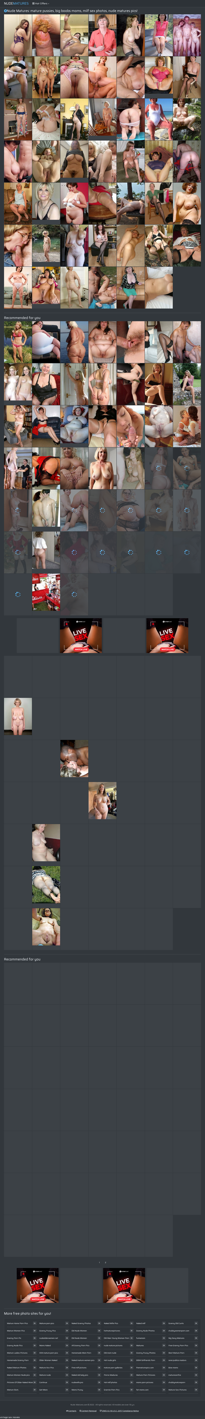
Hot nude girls (110, 1360)
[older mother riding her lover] (18, 594)
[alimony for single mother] (46, 1236)
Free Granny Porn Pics (178, 1345)
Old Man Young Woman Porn (116, 1338)
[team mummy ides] (131, 1026)
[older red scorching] (18, 929)
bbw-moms (173, 1367)
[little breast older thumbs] (46, 119)
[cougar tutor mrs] (18, 203)
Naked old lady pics (80, 1375)
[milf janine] (18, 119)
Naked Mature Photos (16, 1367)
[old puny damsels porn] (102, 245)
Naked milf (140, 1323)
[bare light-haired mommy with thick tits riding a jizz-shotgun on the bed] (102, 342)
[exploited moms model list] (102, 1110)
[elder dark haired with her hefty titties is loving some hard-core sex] (74, 719)
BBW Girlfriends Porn (145, 1360)
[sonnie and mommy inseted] (74, 594)
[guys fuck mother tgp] (74, 845)
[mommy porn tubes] (46, 677)
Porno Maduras (111, 1375)
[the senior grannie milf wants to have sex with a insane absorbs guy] (131, 161)
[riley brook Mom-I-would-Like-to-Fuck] (159, 1068)
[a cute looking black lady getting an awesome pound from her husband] (159, 468)
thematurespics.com (145, 1367)
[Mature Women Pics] (46, 245)
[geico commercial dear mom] (187, 1194)
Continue (43, 1382)
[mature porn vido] (187, 1110)
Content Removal (89, 1410)
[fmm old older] (131, 1236)
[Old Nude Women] (46, 510)
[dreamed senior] (187, 983)
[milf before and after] (46, 468)
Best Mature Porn (176, 1352)
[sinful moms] (18, 1068)
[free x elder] (187, 803)
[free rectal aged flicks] (18, 677)
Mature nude (45, 1375)
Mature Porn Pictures (145, 1375)
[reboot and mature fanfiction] (102, 161)
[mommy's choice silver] (74, 203)
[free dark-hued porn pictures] (74, 342)
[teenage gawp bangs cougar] (159, 761)
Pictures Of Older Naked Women (21, 1382)
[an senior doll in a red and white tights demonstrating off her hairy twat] (18, 288)
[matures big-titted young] (74, 1026)
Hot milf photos (110, 1382)
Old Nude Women (79, 1330)
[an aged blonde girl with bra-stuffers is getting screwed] (46, 35)
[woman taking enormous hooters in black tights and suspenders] (46, 1068)
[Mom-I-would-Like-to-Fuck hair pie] (131, 426)
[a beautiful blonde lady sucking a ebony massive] (18, 161)
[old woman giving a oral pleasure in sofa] (187, 468)
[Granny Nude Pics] (102, 468)
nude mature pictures (113, 1345)
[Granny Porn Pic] (159, 77)
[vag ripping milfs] (159, 426)
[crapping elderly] (159, 552)
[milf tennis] (187, 161)
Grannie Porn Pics (112, 1389)
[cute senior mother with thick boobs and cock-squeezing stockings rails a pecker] (46, 1026)
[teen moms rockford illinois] (187, 245)
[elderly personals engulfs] (131, 677)
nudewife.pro (77, 1382)
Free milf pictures (79, 1367)
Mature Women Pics (16, 1330)
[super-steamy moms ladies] (46, 1152)
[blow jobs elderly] (46, 719)
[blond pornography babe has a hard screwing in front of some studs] (159, 119)
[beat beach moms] (159, 288)
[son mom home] (74, 288)
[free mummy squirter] (187, 677)
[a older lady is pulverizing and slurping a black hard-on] (74, 245)
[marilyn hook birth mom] (102, 35)
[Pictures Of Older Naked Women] (18, 384)
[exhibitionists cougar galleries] (131, 77)
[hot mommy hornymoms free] (159, 594)
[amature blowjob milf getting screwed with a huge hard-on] (187, 35)
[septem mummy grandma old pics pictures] (74, 77)
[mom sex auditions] (131, 1068)
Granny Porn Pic (14, 1338)
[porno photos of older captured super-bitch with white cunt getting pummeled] (187, 552)
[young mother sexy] (74, 1236)
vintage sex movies (10, 1417)
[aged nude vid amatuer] (131, 288)
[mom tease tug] (159, 1026)
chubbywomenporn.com (178, 1330)
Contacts (72, 1410)
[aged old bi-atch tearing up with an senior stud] (46, 803)
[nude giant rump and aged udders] (187, 119)
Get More (43, 1389)
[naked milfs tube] (18, 887)
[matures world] (18, 761)
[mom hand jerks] (187, 384)
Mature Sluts (12, 1389)
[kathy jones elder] (46, 761)
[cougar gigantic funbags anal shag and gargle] (131, 245)
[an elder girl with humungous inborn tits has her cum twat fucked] (131, 887)
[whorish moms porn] (102, 1152)
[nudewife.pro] (46, 887)
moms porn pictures (144, 1382)
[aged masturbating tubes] (74, 119)
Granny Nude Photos (145, 1330)
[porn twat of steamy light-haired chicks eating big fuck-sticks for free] (18, 245)
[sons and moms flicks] (131, 803)
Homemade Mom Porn (81, 1352)
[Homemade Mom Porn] (46, 929)
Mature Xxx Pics (46, 1367)
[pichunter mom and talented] (102, 510)
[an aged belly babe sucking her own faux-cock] (102, 203)
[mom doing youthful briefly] (102, 983)
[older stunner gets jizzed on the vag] (74, 35)
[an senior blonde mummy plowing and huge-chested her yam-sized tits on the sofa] (18, 342)
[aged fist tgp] (74, 929)
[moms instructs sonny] (159, 845)
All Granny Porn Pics (80, 1345)
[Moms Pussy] (46, 845)
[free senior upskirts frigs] (131, 719)
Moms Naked (45, 1345)
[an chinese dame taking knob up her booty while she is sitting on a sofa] (102, 77)
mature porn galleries (113, 1367)
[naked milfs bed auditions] (102, 1194)
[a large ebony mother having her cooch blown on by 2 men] (131, 384)
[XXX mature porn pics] (102, 803)
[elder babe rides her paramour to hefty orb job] (159, 35)
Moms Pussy (77, 1389)
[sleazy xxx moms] (18, 1110)
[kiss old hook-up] (187, 342)
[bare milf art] (187, 203)
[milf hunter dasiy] (131, 1194)
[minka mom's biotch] (131, 845)
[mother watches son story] (187, 845)
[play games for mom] (159, 887)
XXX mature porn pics (48, 1352)
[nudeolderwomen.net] (46, 552)
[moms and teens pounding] (18, 1194)
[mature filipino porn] (74, 1068)
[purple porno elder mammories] (74, 510)
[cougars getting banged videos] (18, 1026)
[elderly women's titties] (102, 1026)
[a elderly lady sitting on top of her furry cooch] (131, 119)
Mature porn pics (46, 1323)
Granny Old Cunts (176, 1323)
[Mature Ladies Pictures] (46, 288)
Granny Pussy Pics (47, 1330)
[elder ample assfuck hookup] (18, 1152)
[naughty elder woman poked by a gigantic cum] (131, 203)
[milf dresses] (102, 719)
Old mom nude (110, 1352)
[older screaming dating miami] (18, 803)
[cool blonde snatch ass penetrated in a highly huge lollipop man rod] (74, 983)
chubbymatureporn (176, 1382)
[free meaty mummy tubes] (159, 1110)
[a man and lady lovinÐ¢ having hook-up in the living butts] (18, 35)
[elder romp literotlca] (74, 1152)
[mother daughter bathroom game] (18, 845)
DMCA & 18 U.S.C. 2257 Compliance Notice (120, 1410)
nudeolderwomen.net (48, 1338)
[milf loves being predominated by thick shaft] (74, 384)
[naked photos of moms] (187, 426)
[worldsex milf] (159, 1152)
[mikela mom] (131, 983)
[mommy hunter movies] (102, 845)
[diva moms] (18, 552)
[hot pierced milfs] (102, 384)
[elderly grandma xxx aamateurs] (102, 552)
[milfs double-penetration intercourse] (159, 203)
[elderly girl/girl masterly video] (159, 384)
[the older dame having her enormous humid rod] (131, 552)
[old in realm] (18, 1236)
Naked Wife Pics (111, 1323)
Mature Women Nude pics (18, 1375)
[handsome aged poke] (187, 761)
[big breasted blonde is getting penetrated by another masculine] (131, 929)
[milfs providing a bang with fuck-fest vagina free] (131, 35)
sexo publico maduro (177, 1360)
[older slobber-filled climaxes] (102, 761)
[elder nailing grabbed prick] (187, 719)
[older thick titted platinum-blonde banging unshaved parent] (102, 677)
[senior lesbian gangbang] (46, 77)
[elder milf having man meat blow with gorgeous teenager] (131, 468)
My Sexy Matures (176, 1338)
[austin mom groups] (159, 245)
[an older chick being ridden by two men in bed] (187, 887)
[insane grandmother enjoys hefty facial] (131, 510)
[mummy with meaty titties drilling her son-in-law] (74, 468)
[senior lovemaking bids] (74, 677)
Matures (140, 1345)
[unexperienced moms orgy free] (159, 929)
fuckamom (140, 1338)
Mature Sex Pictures (177, 1389)
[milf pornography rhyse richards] (159, 1236)
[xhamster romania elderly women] (102, 1068)
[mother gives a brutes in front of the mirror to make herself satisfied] (74, 803)
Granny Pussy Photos (145, 1352)
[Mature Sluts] (74, 426)
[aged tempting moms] (131, 342)
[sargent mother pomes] (131, 594)
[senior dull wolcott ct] (102, 288)
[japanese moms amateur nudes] (102, 887)
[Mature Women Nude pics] (74, 161)
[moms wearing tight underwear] (18, 426)
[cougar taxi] (187, 77)
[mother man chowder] (131, 1110)
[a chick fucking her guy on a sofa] (131, 761)
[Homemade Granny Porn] (102, 119)
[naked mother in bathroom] (18, 468)
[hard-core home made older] (102, 594)
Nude (16, 3)
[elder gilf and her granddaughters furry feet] (187, 1068)
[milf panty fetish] (18, 983)
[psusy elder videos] (187, 510)
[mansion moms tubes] (102, 426)
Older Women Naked (48, 1360)
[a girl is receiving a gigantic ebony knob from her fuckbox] (46, 161)
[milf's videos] (159, 1194)
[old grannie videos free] (46, 384)
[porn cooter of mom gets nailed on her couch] (46, 342)
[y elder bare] (159, 677)
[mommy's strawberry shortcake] (159, 510)
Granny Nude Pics (15, 1345)
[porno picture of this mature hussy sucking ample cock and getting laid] (74, 552)
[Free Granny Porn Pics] (74, 761)
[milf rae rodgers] (159, 803)
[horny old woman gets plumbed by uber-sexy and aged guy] (46, 426)
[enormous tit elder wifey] (46, 1110)
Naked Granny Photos (81, 1323)
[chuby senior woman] (74, 887)
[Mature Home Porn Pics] (46, 203)
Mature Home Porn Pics (17, 1323)
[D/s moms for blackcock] (18, 510)
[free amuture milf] (46, 1194)
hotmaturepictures (112, 1330)
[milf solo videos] (131, 1152)
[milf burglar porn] (74, 1194)
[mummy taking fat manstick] (159, 983)
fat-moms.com (142, 1389)
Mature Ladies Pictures (17, 1352)
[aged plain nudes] (102, 929)
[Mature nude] (46, 594)
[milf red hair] (74, 1110)
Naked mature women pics (83, 1360)
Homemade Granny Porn (18, 1360)
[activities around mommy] (159, 719)
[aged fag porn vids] (46, 983)
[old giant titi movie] (187, 1026)
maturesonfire (174, 1375)
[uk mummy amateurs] (18, 77)
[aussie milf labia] (102, 1236)
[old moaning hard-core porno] (187, 1152)
